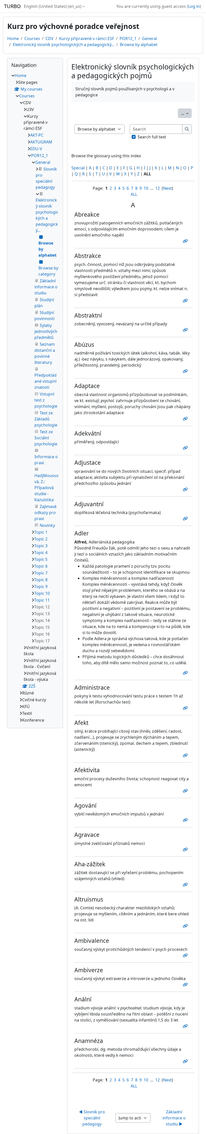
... (186, 113)
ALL (134, 194)
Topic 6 (40, 566)
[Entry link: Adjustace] (186, 489)
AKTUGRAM (41, 142)
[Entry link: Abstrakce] (186, 300)
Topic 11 (42, 600)
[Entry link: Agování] (186, 820)
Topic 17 (42, 641)
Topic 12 (42, 607)
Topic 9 (40, 586)
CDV (49, 38)
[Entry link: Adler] (186, 673)
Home (13, 38)
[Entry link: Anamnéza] (186, 1061)
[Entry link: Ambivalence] (186, 955)
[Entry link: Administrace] (186, 708)
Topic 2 (40, 539)
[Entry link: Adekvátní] (186, 448)
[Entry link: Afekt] (186, 755)
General (149, 38)
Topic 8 (40, 579)
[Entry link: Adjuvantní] (186, 518)
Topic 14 (42, 620)
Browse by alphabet (139, 44)
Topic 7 (40, 573)
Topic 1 (40, 532)
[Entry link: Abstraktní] (186, 330)
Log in (194, 6)
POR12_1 (128, 38)
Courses (32, 38)
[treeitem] (35, 397)
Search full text (152, 137)
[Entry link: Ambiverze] (186, 984)
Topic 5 (40, 559)
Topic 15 (42, 627)
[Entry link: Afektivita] (186, 791)
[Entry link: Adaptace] (186, 418)
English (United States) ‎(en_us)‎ (52, 6)
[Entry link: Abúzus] (186, 371)
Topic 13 (42, 613)
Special (78, 168)
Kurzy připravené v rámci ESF (86, 38)
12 (157, 188)
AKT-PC (36, 135)
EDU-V (36, 148)
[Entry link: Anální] (186, 1026)
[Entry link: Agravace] (186, 849)
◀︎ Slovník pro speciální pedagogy (92, 1118)
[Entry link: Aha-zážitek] (186, 884)
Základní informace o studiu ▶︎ (175, 1118)
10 (146, 188)
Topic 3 (40, 546)
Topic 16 (42, 634)
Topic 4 (40, 552)
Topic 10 (42, 593)
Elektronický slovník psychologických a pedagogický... (63, 44)
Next (167, 188)
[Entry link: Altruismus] (186, 926)
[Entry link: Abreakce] (186, 241)
